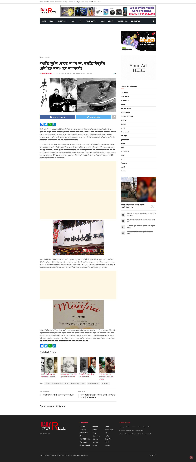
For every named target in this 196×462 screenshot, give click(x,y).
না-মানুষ (41, 2)
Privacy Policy (72, 455)
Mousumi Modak (47, 73)
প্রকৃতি (82, 2)
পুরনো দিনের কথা (72, 2)
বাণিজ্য (86, 2)
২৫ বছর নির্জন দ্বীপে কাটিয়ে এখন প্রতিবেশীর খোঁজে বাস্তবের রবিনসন (141, 227)
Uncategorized (127, 116)
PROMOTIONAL (122, 21)
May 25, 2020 (60, 73)
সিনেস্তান (72, 21)
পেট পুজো (78, 2)
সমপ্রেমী (91, 2)
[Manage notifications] (191, 457)
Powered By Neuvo (82, 455)
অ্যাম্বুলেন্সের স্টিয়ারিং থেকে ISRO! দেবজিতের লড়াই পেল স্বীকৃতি (135, 427)
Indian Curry (75, 383)
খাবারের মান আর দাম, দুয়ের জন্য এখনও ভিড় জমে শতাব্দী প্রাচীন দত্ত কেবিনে (141, 214)
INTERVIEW (125, 100)
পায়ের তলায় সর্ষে (58, 2)
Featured (47, 57)
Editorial (61, 21)
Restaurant (105, 383)
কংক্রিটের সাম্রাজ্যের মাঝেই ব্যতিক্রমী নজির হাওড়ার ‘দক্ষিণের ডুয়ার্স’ (141, 220)
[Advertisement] (78, 42)
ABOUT (110, 21)
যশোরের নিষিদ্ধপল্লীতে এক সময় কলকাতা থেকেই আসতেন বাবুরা (132, 205)
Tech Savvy (90, 21)
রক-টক (80, 21)
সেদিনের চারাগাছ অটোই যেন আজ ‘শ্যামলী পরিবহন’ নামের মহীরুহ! (140, 233)
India (67, 383)
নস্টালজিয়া (52, 2)
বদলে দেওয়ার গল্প (97, 2)
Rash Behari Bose (93, 383)
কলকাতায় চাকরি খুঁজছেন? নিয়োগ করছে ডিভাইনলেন (131, 430)
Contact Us (135, 21)
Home (44, 21)
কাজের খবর (102, 21)
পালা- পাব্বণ (65, 2)
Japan (83, 383)
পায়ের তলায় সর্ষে (125, 132)
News (51, 21)
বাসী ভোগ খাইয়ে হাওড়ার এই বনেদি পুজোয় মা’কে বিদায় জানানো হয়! (135, 434)
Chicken (47, 383)
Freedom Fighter (57, 383)
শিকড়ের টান (46, 2)
